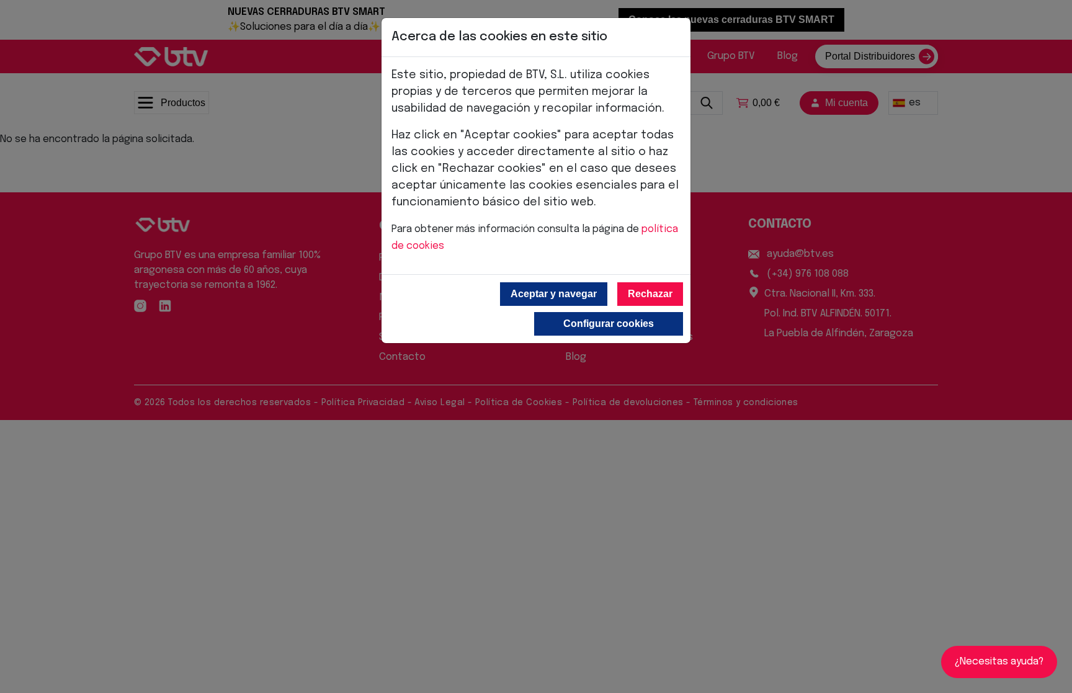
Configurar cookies (608, 323)
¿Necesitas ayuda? (999, 661)
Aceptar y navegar (554, 293)
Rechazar (650, 293)
